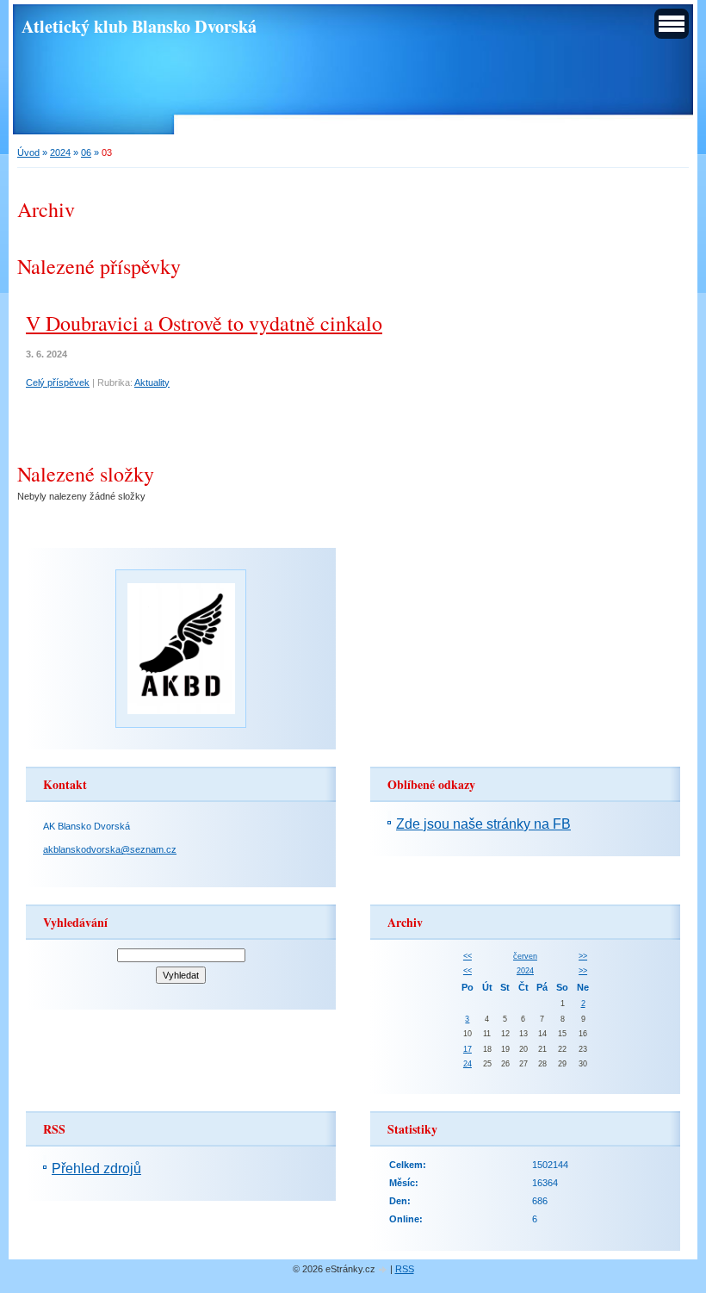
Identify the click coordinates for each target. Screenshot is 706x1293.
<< (467, 956)
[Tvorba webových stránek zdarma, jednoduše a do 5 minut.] (384, 1270)
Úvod (28, 152)
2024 (60, 152)
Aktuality (152, 382)
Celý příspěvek (58, 382)
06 (86, 152)
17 (467, 1049)
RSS (404, 1269)
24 (467, 1064)
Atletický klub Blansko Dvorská (139, 26)
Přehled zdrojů (96, 1168)
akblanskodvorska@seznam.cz (109, 849)
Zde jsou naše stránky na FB (483, 824)
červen (525, 956)
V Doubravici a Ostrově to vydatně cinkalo (204, 323)
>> (583, 956)
